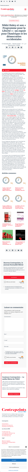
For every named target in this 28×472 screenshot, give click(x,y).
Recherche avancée (5, 5)
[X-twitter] (7, 1)
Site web (6, 346)
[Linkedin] (9, 1)
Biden (11, 94)
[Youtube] (12, 1)
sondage (17, 90)
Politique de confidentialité (13, 470)
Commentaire (7, 316)
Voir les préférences (14, 467)
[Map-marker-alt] (15, 1)
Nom (5, 334)
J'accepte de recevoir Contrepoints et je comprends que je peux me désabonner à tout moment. (14, 288)
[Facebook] (1, 1)
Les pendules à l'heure (9, 15)
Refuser (14, 463)
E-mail (6, 340)
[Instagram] (4, 1)
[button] (26, 447)
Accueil (2, 15)
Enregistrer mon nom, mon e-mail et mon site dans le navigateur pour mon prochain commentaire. (14, 352)
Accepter (14, 460)
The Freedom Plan (11, 115)
